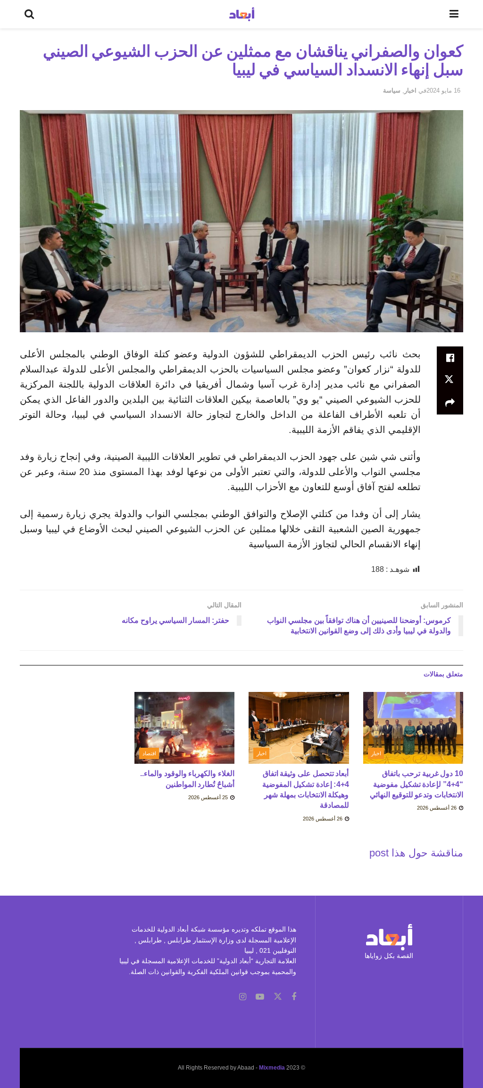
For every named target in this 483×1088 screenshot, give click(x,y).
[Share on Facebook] (450, 357)
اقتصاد (149, 753)
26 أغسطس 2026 (437, 808)
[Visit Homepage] (241, 14)
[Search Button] (29, 14)
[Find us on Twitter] (278, 996)
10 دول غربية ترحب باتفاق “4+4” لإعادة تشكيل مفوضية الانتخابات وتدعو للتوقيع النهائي (416, 784)
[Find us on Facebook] (293, 997)
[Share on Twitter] (450, 380)
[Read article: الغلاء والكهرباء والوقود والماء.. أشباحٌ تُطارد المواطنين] (184, 728)
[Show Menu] (454, 14)
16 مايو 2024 (443, 90)
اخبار (410, 90)
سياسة (391, 90)
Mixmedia (272, 1067)
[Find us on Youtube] (260, 997)
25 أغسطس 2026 (208, 797)
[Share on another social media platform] (450, 403)
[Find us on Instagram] (242, 997)
